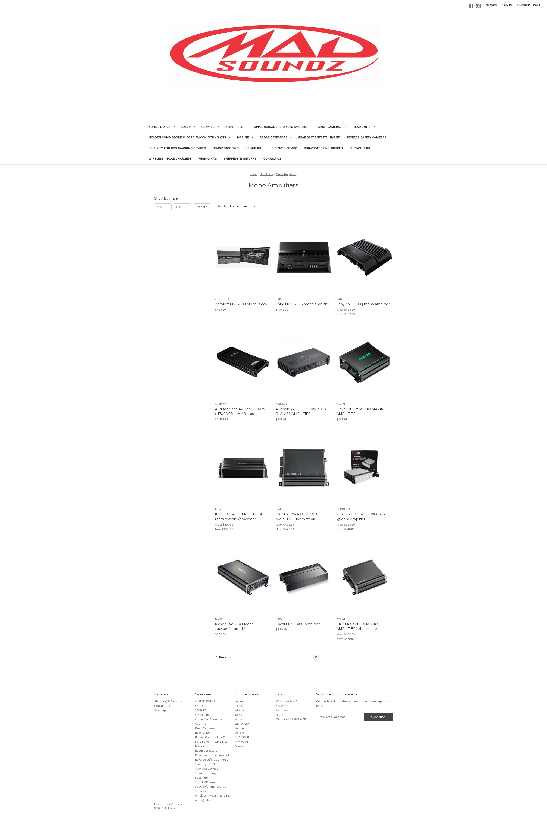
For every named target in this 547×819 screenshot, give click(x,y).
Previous (224, 657)
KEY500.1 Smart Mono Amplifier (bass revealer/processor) (241, 516)
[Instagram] (478, 6)
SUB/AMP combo (284, 148)
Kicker (239, 701)
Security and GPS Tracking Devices (177, 148)
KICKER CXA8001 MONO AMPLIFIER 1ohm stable (357, 626)
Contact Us (272, 158)
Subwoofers (360, 148)
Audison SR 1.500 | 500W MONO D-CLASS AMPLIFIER (302, 411)
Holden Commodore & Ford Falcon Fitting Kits (187, 137)
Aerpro (240, 733)
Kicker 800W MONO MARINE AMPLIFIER (361, 411)
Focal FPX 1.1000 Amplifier (298, 624)
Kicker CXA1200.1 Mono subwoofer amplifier (234, 626)
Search (491, 5)
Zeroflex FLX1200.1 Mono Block (241, 304)
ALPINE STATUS (160, 127)
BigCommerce (176, 804)
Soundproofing (226, 148)
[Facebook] (471, 6)
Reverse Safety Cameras (366, 137)
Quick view (242, 249)
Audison (240, 719)
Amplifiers (234, 127)
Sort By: (222, 206)
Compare (242, 257)
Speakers (253, 148)
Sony (238, 715)
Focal (239, 706)
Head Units (362, 127)
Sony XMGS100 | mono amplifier (363, 304)
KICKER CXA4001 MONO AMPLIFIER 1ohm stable (296, 516)
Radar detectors (273, 137)
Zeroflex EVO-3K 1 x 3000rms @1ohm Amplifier (361, 516)
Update (202, 206)
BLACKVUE (242, 737)
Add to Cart (243, 265)
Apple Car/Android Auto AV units (280, 127)
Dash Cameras (330, 127)
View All (240, 746)
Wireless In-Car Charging (170, 158)
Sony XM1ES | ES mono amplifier (302, 304)
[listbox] (243, 206)
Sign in (507, 5)
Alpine (239, 710)
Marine (243, 137)
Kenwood (241, 742)
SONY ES (208, 127)
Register (523, 5)
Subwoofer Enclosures (323, 148)
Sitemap (160, 710)
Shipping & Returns (240, 158)
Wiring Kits (207, 158)
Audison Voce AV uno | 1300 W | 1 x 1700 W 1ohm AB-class (242, 411)
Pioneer (240, 728)
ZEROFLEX (242, 724)
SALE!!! (186, 127)
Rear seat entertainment (319, 137)
